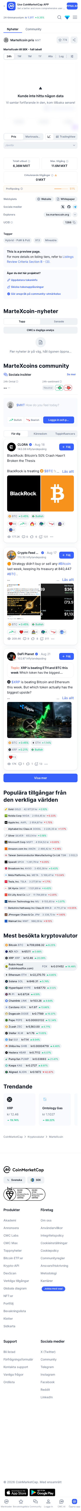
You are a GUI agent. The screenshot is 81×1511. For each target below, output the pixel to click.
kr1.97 (29, 1007)
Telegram (47, 1367)
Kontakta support (15, 1367)
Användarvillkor (52, 1228)
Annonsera (11, 1228)
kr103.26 (31, 1000)
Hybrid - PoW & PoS (17, 240)
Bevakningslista (14, 1311)
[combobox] (40, 145)
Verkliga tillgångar (16, 1281)
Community (49, 1359)
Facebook (48, 1382)
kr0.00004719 (34, 1045)
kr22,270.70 (32, 974)
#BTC (11, 574)
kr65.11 (25, 951)
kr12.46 (27, 957)
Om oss (46, 1220)
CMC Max (10, 1243)
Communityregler (53, 1258)
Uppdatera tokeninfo (24, 280)
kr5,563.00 (29, 1026)
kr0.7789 (32, 1013)
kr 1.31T (29, 17)
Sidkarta (9, 1326)
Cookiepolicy (50, 1250)
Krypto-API (11, 1265)
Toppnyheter (12, 1250)
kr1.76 (27, 1032)
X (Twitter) (48, 1352)
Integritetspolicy (52, 1235)
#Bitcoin (64, 564)
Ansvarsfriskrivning (54, 1265)
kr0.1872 (31, 1071)
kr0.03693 (33, 1058)
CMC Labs (11, 1235)
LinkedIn (47, 1397)
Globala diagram (15, 1288)
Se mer (71, 374)
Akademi (9, 1220)
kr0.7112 (30, 1052)
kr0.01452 (42, 966)
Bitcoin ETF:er (13, 1258)
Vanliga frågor (13, 1374)
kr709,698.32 (32, 944)
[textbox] (45, 408)
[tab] (49, 137)
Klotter (8, 1318)
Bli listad (9, 1352)
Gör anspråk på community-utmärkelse (36, 293)
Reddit (45, 1389)
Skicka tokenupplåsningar (27, 286)
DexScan (9, 1273)
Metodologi (49, 1273)
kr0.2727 (28, 1065)
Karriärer (47, 1281)
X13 (37, 240)
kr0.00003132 (32, 1020)
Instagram (48, 1374)
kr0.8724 (24, 994)
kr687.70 (32, 987)
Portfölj (8, 1303)
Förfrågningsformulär (18, 1359)
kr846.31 (29, 981)
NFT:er (8, 1296)
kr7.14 (24, 1039)
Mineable (51, 240)
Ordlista (9, 1382)
